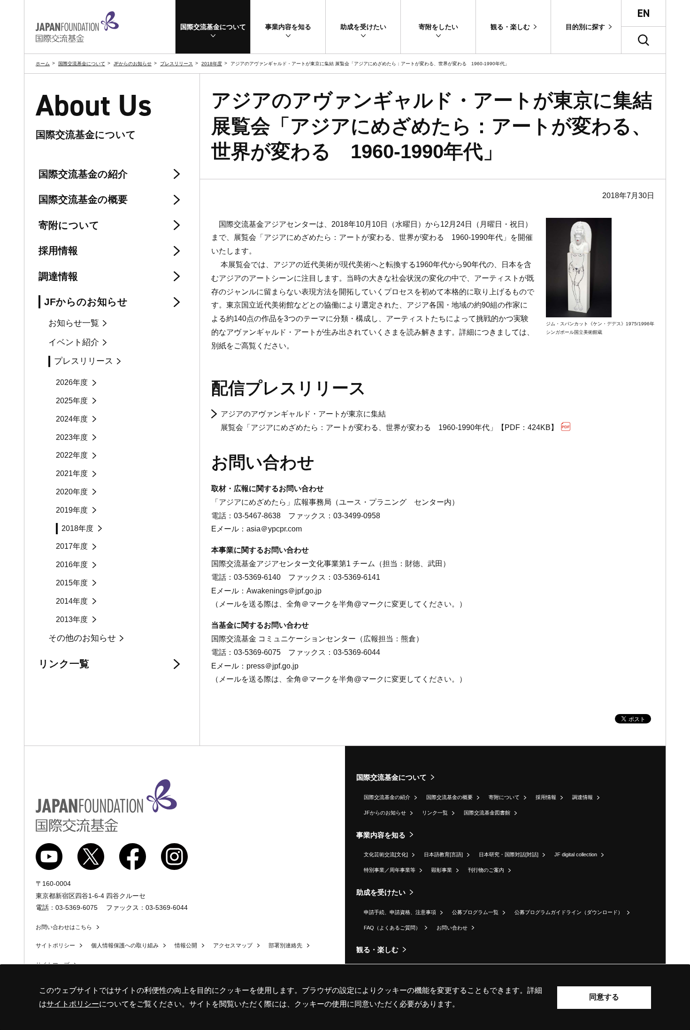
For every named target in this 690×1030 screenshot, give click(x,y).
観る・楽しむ (377, 949)
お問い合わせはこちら (64, 927)
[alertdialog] (345, 997)
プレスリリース (176, 63)
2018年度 (211, 63)
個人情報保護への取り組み (125, 945)
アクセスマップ (233, 945)
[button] (213, 27)
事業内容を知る (381, 835)
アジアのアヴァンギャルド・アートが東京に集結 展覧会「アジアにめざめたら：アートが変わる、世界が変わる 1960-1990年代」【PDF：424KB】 (389, 420)
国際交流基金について (81, 63)
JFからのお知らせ (133, 63)
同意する (604, 997)
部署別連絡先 (285, 945)
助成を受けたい (381, 892)
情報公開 (186, 945)
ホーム (43, 63)
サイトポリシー (55, 945)
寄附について (504, 797)
